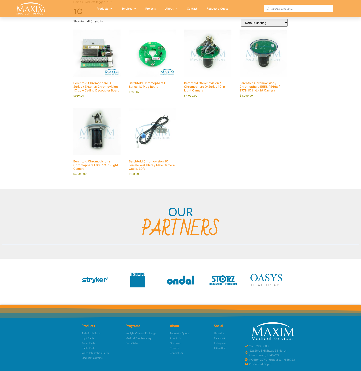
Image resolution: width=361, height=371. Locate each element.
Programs (133, 326)
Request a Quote (217, 8)
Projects (150, 8)
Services (127, 8)
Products (102, 8)
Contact (192, 8)
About (169, 8)
